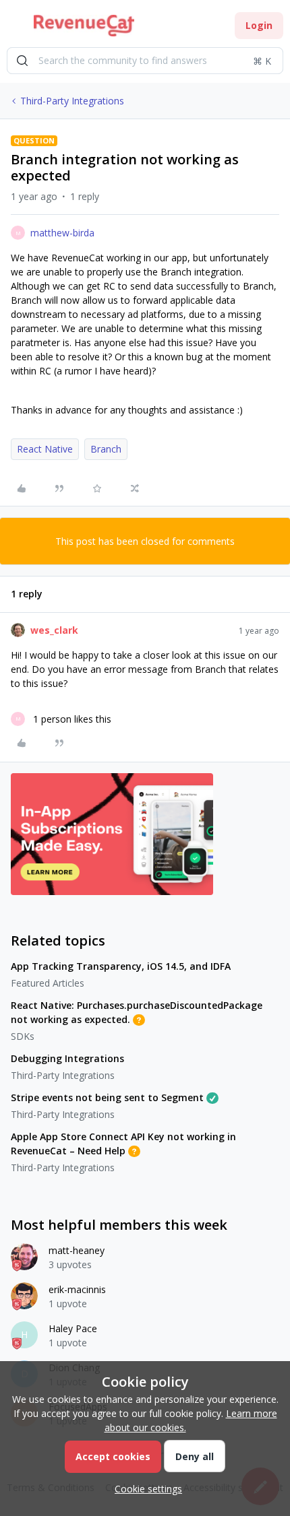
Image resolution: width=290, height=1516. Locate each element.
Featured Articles (47, 983)
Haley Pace (73, 1328)
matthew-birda (62, 232)
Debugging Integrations (67, 1058)
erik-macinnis (77, 1289)
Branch (105, 448)
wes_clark (54, 630)
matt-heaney (77, 1250)
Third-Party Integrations (72, 100)
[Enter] (22, 60)
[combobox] (145, 60)
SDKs (22, 1036)
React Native (45, 448)
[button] (15, 28)
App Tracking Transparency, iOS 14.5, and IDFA (121, 966)
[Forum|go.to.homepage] (84, 25)
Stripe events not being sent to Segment (107, 1097)
